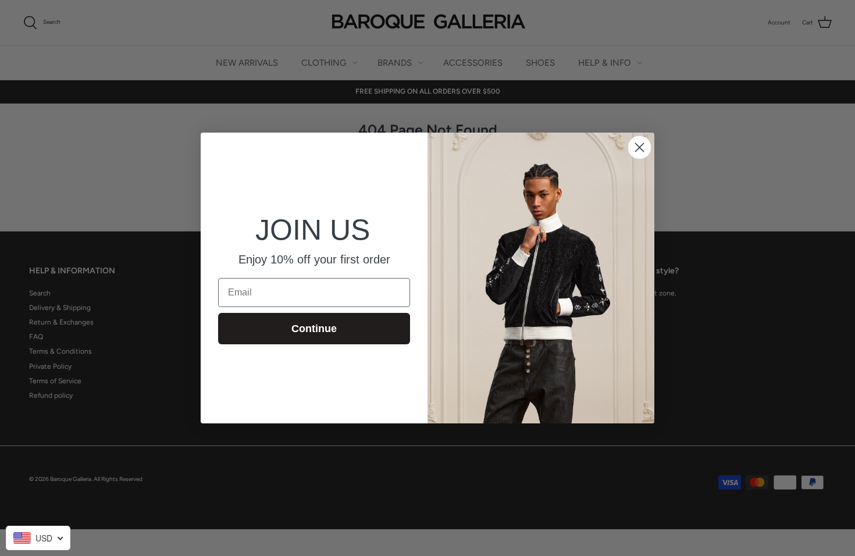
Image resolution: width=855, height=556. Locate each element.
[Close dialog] (639, 147)
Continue (314, 328)
